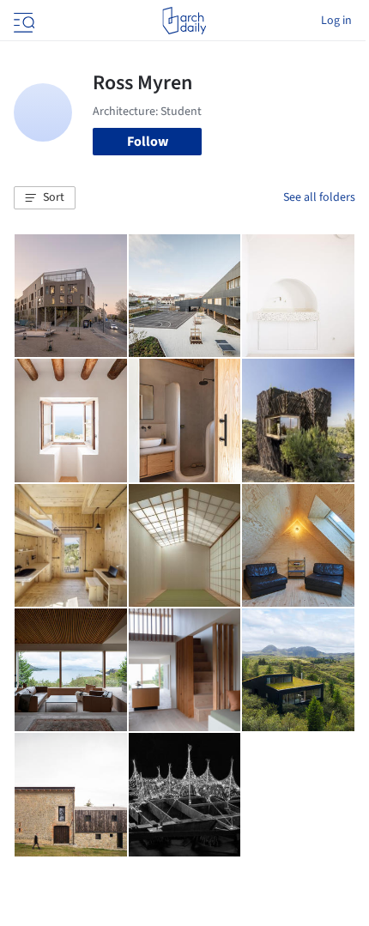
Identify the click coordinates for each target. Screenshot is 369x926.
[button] (45, 198)
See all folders (319, 197)
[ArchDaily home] (184, 20)
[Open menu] (22, 21)
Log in (336, 21)
